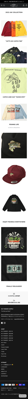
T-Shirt (2, 351)
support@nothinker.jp (19, 319)
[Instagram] (4, 323)
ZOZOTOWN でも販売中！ (14, 1)
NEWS (2, 369)
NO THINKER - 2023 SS (7, 335)
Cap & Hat (3, 353)
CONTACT (3, 373)
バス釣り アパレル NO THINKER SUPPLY (12, 394)
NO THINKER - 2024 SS (7, 331)
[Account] (23, 5)
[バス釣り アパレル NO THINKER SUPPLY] (14, 5)
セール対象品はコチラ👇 (7, 364)
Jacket (2, 344)
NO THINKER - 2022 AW (7, 338)
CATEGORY (4, 367)
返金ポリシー (10, 390)
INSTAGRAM (4, 376)
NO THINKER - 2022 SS (7, 340)
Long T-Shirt (4, 349)
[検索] (4, 5)
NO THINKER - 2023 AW (7, 333)
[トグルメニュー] (1, 5)
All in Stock (3, 342)
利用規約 (15, 388)
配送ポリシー (3, 390)
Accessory (3, 356)
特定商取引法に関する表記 (6, 388)
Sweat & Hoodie (5, 347)
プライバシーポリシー (22, 388)
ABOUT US (4, 371)
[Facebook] (2, 323)
